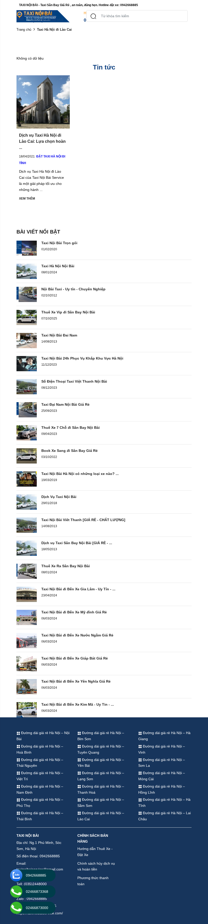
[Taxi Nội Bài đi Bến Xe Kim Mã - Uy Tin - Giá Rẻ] (26, 709)
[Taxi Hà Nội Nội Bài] (26, 271)
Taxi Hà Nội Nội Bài (57, 266)
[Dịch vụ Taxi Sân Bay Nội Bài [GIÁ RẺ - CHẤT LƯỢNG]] (26, 548)
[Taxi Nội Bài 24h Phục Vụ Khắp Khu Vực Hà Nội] (26, 363)
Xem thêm (27, 198)
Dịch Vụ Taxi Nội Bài (58, 497)
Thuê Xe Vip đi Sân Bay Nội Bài (68, 312)
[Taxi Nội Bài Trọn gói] (26, 248)
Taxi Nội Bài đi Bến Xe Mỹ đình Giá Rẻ (74, 612)
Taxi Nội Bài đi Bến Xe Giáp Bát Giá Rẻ (74, 658)
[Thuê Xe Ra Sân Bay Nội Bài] (26, 571)
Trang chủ (23, 29)
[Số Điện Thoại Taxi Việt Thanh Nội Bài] (26, 386)
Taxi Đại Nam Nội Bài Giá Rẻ (65, 404)
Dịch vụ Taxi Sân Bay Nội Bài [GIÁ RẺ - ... (76, 543)
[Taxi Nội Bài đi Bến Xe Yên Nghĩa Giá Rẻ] (26, 686)
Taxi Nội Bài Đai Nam (59, 335)
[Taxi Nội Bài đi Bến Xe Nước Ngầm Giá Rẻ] (26, 640)
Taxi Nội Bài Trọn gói (59, 243)
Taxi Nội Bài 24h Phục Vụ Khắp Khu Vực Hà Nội (82, 358)
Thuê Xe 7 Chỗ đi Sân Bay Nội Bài (70, 427)
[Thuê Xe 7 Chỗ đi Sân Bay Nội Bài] (26, 433)
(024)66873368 (47, 20)
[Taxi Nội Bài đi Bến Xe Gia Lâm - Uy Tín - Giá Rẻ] (26, 594)
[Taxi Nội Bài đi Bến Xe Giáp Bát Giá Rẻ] (26, 663)
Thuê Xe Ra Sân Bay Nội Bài (65, 566)
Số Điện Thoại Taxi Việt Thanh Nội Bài (74, 381)
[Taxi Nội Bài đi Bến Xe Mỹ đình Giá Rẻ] (26, 617)
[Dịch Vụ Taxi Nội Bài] (26, 502)
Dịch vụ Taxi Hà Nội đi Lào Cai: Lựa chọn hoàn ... (42, 141)
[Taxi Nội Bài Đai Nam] (26, 340)
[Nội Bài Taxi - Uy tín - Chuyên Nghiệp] (26, 294)
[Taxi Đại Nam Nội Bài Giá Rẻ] (26, 409)
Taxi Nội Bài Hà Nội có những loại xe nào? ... (80, 474)
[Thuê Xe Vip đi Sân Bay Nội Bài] (26, 317)
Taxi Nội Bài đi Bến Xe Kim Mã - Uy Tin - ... (77, 704)
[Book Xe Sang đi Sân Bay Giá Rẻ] (26, 456)
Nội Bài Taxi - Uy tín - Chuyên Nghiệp (73, 289)
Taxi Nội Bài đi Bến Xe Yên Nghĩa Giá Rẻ (76, 681)
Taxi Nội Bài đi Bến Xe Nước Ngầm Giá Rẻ (77, 635)
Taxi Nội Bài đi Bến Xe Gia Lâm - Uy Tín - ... (78, 589)
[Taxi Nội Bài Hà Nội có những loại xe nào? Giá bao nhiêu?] (26, 479)
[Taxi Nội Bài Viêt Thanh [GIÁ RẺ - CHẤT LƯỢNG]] (26, 525)
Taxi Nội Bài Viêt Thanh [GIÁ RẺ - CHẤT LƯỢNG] (83, 520)
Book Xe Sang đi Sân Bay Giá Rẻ (69, 451)
